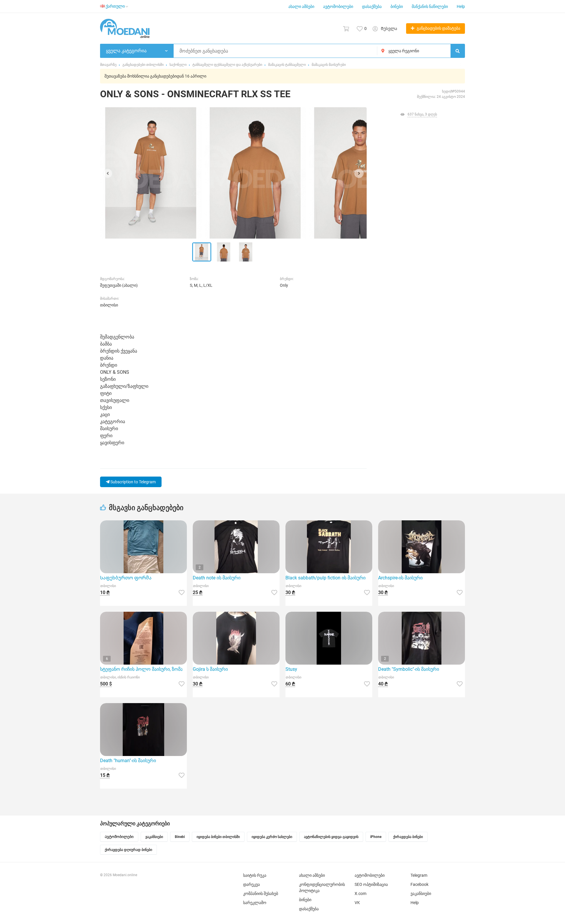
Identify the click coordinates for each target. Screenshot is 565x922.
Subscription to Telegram (132, 482)
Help (461, 6)
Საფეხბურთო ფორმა (126, 578)
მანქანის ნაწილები (430, 6)
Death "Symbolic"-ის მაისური (408, 669)
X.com (360, 893)
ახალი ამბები (301, 6)
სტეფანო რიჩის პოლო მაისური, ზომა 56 (143, 669)
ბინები (396, 6)
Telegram (419, 875)
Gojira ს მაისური (210, 669)
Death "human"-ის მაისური (128, 760)
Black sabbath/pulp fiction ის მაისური (325, 578)
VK (357, 902)
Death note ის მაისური (216, 578)
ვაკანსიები (421, 893)
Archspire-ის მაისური (400, 578)
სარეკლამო (254, 902)
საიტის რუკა (254, 875)
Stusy (291, 669)
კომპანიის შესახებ (260, 893)
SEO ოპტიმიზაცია (371, 884)
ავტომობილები (338, 6)
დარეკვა (251, 884)
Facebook (419, 884)
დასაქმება (372, 6)
